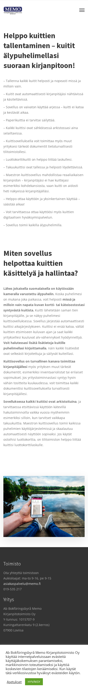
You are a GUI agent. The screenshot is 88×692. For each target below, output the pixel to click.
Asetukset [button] (14, 682)
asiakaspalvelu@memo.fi (22, 583)
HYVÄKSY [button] (34, 682)
